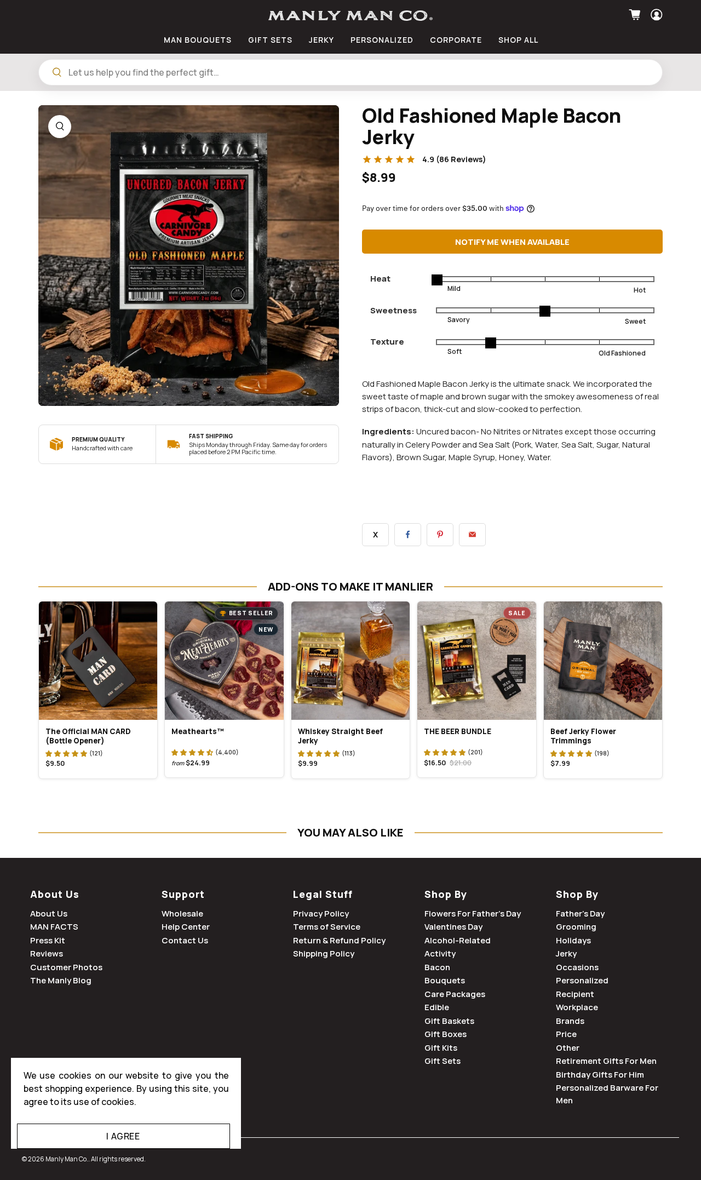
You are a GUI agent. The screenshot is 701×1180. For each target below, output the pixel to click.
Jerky (566, 953)
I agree (123, 1136)
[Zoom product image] (59, 126)
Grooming (576, 926)
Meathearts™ (197, 731)
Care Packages (454, 994)
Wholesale (182, 913)
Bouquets (444, 980)
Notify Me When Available (512, 242)
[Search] (57, 72)
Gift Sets (442, 1061)
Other (567, 1047)
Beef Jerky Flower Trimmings (583, 736)
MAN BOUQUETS (198, 40)
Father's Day (580, 913)
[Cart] (636, 15)
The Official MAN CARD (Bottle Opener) (88, 736)
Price (566, 1034)
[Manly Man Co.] (350, 15)
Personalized (582, 980)
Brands (570, 1021)
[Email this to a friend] (472, 534)
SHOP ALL (518, 40)
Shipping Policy (323, 953)
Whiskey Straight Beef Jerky (340, 736)
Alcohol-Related (457, 940)
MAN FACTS (54, 926)
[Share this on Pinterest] (440, 534)
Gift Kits (440, 1047)
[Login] (655, 15)
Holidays (573, 940)
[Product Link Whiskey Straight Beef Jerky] (350, 661)
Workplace (577, 1007)
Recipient (575, 994)
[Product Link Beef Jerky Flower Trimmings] (603, 661)
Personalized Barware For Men (607, 1094)
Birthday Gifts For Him (600, 1074)
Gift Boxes (445, 1034)
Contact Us (185, 940)
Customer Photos (66, 967)
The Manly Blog (60, 980)
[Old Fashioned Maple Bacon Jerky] (188, 255)
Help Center (186, 926)
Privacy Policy (321, 913)
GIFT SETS (270, 40)
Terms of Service (326, 926)
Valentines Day (453, 926)
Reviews (46, 953)
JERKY (321, 40)
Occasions (577, 967)
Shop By (445, 894)
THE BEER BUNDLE (457, 731)
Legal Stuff (323, 894)
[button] (66, 753)
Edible (436, 1007)
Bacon (437, 967)
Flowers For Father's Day (472, 913)
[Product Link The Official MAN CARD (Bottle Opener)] (98, 661)
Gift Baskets (449, 1021)
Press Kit (47, 940)
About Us (54, 894)
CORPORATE (456, 40)
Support (183, 894)
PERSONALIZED (381, 40)
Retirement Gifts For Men (606, 1061)
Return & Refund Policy (339, 940)
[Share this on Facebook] (407, 534)
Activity (440, 953)
